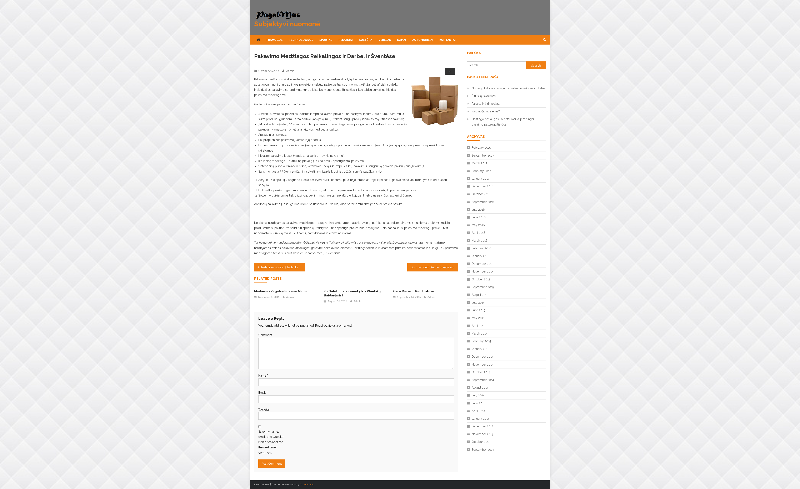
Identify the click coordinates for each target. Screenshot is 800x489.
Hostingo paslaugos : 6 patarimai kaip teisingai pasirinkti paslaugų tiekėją (503, 121)
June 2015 (478, 310)
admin (290, 71)
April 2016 (478, 232)
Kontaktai (447, 39)
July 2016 (478, 209)
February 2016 (481, 248)
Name (263, 375)
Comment (265, 335)
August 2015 (480, 294)
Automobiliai (422, 39)
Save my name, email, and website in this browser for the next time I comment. (270, 442)
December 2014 (482, 356)
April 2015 (478, 325)
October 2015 (481, 279)
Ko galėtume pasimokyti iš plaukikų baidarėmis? (352, 293)
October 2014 (481, 372)
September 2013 (483, 449)
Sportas (325, 39)
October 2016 (481, 194)
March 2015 (479, 333)
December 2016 (483, 186)
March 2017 (479, 163)
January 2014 (480, 418)
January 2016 (481, 256)
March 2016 (480, 240)
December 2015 (482, 263)
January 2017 (480, 178)
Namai (401, 39)
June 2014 (478, 403)
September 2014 (483, 380)
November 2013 (482, 434)
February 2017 (481, 171)
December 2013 (482, 426)
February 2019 (481, 147)
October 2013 (481, 441)
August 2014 (480, 387)
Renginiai (346, 39)
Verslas (385, 39)
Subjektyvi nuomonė (287, 24)
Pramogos (274, 39)
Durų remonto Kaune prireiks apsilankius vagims (434, 267)
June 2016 (479, 217)
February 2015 (481, 341)
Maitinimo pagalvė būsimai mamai (281, 291)
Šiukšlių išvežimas (484, 96)
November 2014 (482, 364)
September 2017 (483, 155)
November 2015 (482, 271)
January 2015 (480, 349)
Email (263, 392)
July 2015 (478, 302)
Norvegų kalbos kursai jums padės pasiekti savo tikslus (508, 88)
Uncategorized (263, 63)
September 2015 (483, 287)
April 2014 (478, 411)
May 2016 (478, 225)
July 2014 (478, 395)
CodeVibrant (307, 484)
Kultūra (365, 39)
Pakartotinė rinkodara (486, 103)
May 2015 (478, 318)
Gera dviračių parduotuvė (413, 291)
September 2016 (483, 202)
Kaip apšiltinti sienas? (486, 111)
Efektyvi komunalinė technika (279, 267)
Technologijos (301, 39)
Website (263, 409)
